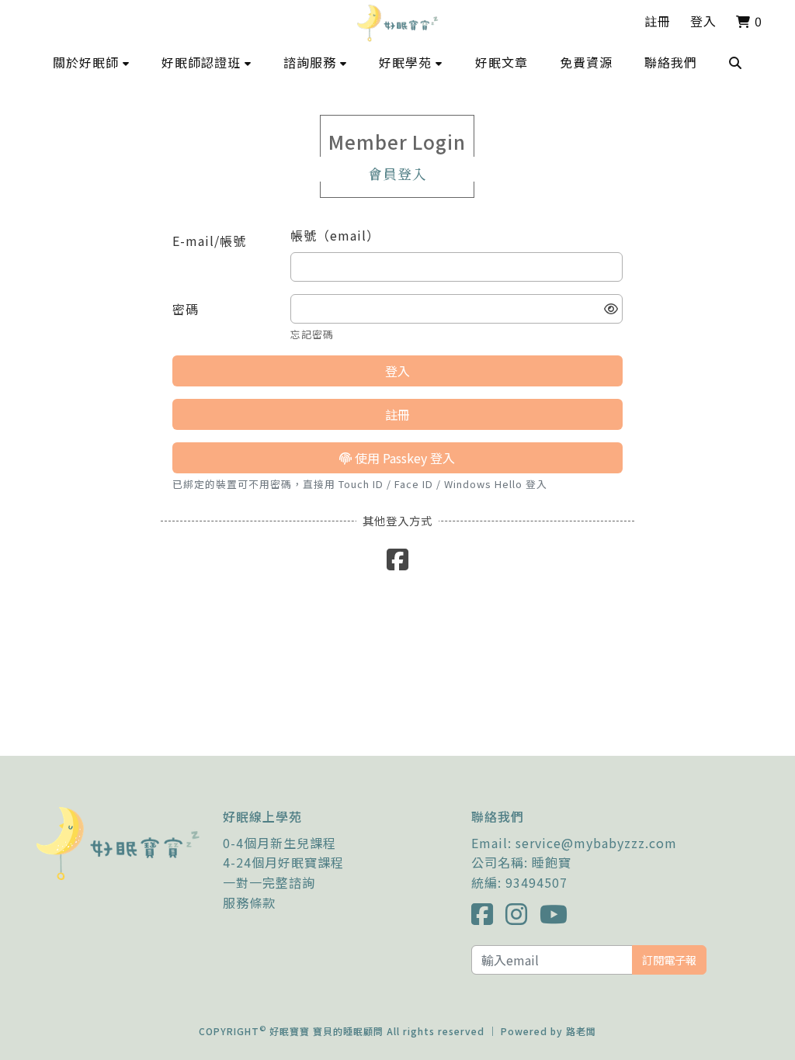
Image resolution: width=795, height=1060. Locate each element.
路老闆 (581, 1030)
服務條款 (249, 902)
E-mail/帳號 (209, 240)
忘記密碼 (312, 334)
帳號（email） (335, 235)
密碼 (185, 309)
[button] (91, 62)
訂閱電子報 (669, 959)
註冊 (657, 21)
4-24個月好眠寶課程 (283, 862)
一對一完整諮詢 (269, 882)
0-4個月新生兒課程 (279, 842)
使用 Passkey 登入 (403, 458)
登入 (703, 21)
